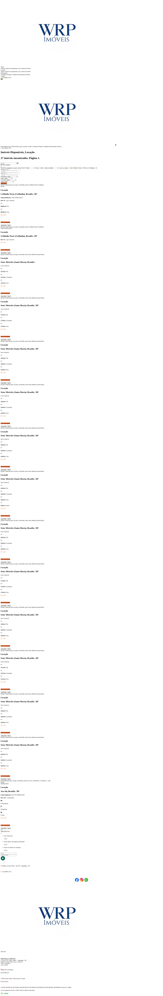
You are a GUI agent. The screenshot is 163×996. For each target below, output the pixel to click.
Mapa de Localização (7, 969)
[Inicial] (58, 65)
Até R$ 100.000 (5, 987)
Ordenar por (86, 168)
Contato (3, 76)
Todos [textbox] (37, 168)
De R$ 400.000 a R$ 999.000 (52, 987)
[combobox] (15, 168)
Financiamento (21, 74)
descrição (3, 225)
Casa (19, 68)
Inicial (2, 146)
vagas (2, 181)
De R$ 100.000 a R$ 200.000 (19, 987)
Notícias (28, 74)
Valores (3, 169)
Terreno (28, 68)
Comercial (23, 68)
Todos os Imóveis (5, 68)
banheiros (3, 180)
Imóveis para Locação (21, 146)
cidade (41, 168)
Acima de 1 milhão (66, 987)
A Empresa (4, 74)
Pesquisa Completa (12, 74)
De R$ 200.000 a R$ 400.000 (35, 987)
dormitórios (4, 176)
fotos (9, 225)
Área (2, 173)
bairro (71, 168)
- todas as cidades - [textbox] (64, 168)
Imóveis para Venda (9, 146)
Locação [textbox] (15, 168)
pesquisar (3, 183)
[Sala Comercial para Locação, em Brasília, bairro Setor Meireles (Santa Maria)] (22, 341)
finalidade (3, 168)
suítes (2, 178)
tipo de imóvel (22, 168)
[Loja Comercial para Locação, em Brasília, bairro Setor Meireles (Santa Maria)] (22, 254)
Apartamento (13, 68)
